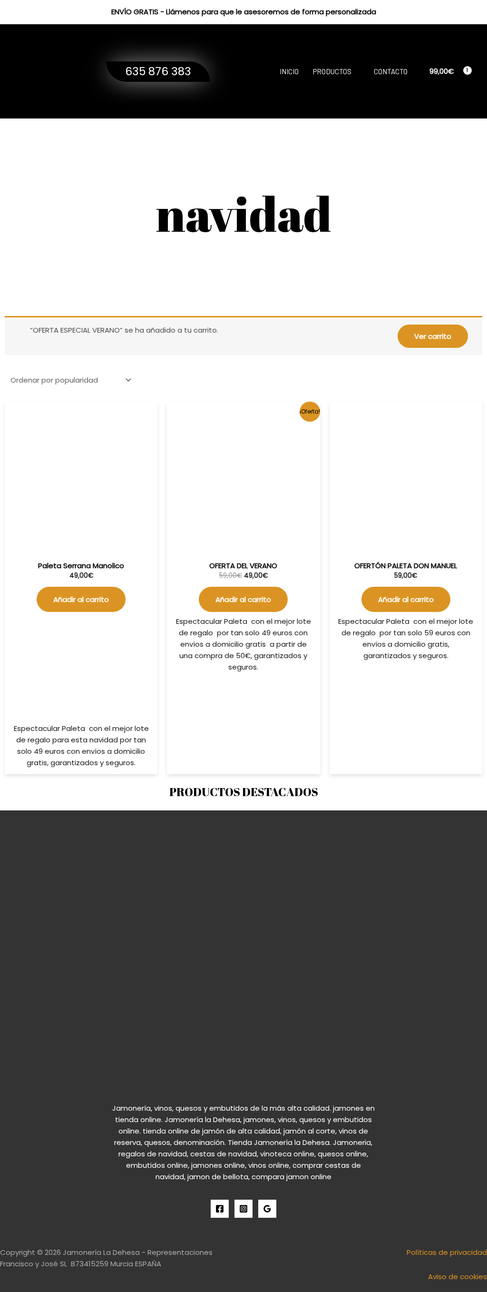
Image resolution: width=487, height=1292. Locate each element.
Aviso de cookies (457, 1277)
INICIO (289, 71)
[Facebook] (220, 1209)
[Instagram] (243, 1209)
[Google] (267, 1209)
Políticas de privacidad (447, 1252)
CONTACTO (391, 71)
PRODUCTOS (332, 71)
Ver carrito (432, 336)
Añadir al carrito (81, 599)
